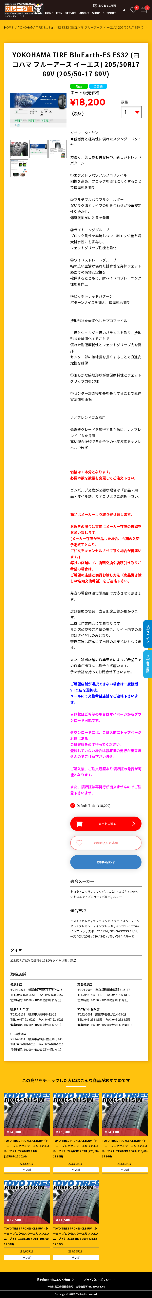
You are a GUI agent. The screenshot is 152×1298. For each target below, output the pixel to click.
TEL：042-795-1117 (90, 995)
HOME (49, 13)
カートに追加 (107, 824)
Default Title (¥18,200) (93, 805)
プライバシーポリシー (97, 1280)
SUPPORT (109, 13)
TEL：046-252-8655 (90, 1019)
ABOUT (84, 13)
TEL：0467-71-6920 (22, 1019)
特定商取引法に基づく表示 (53, 1280)
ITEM (59, 13)
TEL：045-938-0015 (22, 1044)
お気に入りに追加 (106, 843)
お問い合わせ (106, 862)
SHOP (96, 13)
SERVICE (70, 13)
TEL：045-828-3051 (22, 995)
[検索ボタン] (124, 10)
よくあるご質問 (107, 6)
